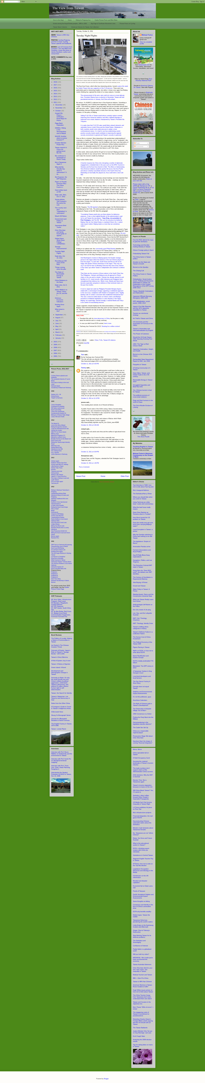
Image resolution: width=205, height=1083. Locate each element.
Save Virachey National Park (143, 79)
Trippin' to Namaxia (56, 398)
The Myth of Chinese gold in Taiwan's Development (142, 704)
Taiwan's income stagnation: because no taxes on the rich (142, 786)
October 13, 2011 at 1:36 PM (90, 463)
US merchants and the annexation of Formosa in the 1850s (143, 323)
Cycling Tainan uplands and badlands (61, 42)
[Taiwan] (78, 331)
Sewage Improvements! (61, 247)
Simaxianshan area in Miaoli (59, 546)
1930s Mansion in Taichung (59, 454)
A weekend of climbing (57, 406)
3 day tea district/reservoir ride (60, 428)
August (58, 317)
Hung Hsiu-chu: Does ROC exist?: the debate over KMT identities (142, 572)
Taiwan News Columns (60, 27)
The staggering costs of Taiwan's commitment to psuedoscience (141, 1014)
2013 (55, 96)
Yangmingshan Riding (57, 517)
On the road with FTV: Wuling (59, 464)
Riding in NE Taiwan (57, 474)
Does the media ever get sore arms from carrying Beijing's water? (143, 524)
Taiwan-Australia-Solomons (142, 964)
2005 (55, 356)
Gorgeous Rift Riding (57, 514)
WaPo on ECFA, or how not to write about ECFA (143, 651)
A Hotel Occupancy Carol (141, 758)
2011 (55, 102)
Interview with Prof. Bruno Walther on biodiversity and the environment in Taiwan (61, 753)
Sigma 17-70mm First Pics (58, 476)
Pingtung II (54, 573)
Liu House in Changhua (58, 556)
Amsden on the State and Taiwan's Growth (141, 263)
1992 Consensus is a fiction (142, 714)
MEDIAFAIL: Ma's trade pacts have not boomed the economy (143, 959)
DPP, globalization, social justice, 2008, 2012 (141, 302)
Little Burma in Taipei (57, 466)
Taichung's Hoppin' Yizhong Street (61, 561)
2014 (55, 93)
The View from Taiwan (68, 8)
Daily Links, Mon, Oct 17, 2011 (61, 195)
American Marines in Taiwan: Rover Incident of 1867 (142, 986)
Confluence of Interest (140, 946)
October (58, 111)
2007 (55, 350)
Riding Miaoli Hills (56, 447)
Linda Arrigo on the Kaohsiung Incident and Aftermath (143, 926)
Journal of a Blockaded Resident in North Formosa (60, 719)
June (57, 323)
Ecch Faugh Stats (139, 1036)
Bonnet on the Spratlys (140, 267)
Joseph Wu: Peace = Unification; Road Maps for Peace (61, 116)
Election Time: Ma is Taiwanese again (139, 781)
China (96, 340)
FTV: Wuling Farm (56, 450)
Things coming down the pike (60, 268)
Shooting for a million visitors (110, 326)
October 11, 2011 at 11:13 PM (90, 398)
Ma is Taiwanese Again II (60, 163)
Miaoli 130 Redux (61, 216)
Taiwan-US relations (109, 340)
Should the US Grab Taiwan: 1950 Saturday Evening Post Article (142, 338)
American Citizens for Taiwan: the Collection (85, 27)
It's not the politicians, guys (142, 697)
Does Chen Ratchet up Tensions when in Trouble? (142, 513)
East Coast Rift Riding (57, 548)
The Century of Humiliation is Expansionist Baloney (142, 578)
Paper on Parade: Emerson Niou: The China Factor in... (61, 184)
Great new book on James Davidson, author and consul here (61, 52)
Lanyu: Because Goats (57, 416)
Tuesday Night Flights (60, 252)
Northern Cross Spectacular (59, 502)
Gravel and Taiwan (139, 586)
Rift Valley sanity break (57, 408)
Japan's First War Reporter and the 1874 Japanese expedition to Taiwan (142, 308)
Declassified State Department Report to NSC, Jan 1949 (143, 360)
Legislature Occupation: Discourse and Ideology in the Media (143, 870)
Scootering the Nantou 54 (58, 413)
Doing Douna (55, 396)
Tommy (83, 368)
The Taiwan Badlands (140, 1027)
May (57, 326)
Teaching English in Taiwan (143, 446)
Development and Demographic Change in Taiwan (59, 672)
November (59, 108)
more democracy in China (102, 318)
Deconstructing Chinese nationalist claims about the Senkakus (142, 822)
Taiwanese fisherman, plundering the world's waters (143, 921)
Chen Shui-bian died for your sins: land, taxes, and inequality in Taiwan (142, 969)
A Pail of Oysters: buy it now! (60, 660)
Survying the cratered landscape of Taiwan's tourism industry (143, 763)
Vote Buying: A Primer (140, 582)
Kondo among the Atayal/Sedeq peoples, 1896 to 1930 (70, 23)
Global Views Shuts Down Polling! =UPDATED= (60, 241)
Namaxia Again (55, 386)
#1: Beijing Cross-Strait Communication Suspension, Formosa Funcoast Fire (61, 614)
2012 (55, 99)
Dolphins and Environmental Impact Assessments (142, 692)
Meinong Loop (55, 445)
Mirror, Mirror (137, 749)
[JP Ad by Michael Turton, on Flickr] (142, 430)
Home (70, 20)
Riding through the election (59, 427)
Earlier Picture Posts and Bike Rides (106, 20)
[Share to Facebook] (83, 340)
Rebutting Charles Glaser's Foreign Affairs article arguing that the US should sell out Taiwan (143, 1021)
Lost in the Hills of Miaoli (58, 425)
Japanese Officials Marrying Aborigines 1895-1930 (142, 297)
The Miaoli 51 (55, 423)
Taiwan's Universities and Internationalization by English (143, 329)
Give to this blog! (58, 20)
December (59, 105)
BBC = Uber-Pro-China (140, 978)
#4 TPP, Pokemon (57, 606)
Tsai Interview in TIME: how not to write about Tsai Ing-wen (143, 486)
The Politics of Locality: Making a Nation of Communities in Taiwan (61, 640)
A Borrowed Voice (57, 712)
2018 (55, 82)
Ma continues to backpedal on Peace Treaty (60, 157)
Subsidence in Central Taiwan (143, 855)
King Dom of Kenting (57, 558)
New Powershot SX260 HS (59, 531)
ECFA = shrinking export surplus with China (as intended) (141, 850)
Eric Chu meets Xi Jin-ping (142, 610)
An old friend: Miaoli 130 (58, 549)
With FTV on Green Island (58, 432)
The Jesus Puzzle (143, 436)
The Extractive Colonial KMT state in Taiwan (142, 566)
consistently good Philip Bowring (105, 248)
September (59, 315)
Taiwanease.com (143, 65)
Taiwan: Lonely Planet (58, 729)
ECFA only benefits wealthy (142, 911)
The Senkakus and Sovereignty (139, 941)
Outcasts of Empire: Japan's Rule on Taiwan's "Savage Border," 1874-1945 (60, 652)
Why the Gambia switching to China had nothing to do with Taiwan (143, 536)
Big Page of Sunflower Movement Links (103, 23)
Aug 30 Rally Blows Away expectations (141, 556)
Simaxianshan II (56, 503)
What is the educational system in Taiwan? (141, 844)
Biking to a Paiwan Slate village (60, 415)
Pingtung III (54, 575)
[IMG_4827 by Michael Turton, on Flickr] (102, 74)
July (57, 320)
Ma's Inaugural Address (141, 490)
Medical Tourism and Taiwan (142, 975)
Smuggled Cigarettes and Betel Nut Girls (141, 386)
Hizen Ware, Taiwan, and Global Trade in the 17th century (141, 374)
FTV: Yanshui (55, 452)
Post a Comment (84, 467)
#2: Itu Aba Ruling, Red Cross (61, 611)
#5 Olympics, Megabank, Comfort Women (59, 603)
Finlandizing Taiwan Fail (141, 253)
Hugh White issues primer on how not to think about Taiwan (143, 991)
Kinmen (53, 469)
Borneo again (55, 536)
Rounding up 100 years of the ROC (61, 262)
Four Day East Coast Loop (59, 522)
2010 (55, 342)
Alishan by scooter (56, 430)
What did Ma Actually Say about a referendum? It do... (61, 170)
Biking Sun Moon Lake (57, 526)
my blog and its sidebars (110, 331)
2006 (55, 353)
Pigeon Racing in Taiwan (141, 647)
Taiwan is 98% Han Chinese (142, 981)
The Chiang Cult (138, 270)
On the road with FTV (57, 515)
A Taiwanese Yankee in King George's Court (142, 672)
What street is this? (59, 310)
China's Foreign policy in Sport (143, 250)
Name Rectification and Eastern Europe (141, 656)
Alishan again (55, 461)
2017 (55, 85)
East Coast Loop (56, 440)
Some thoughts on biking (141, 901)
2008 (55, 347)
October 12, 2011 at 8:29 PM (90, 452)
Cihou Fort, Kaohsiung (57, 411)
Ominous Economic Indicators (59, 299)
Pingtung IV (54, 577)
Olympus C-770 (145, 186)
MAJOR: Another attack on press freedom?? (61, 138)
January (58, 338)
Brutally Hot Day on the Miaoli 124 (61, 438)
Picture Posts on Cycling (127, 23)
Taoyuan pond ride (56, 471)
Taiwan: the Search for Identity (61, 693)
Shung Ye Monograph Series (61, 715)
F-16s (100, 340)
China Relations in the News (61, 281)
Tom (82, 354)
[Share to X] (81, 340)
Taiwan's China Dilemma (59, 657)
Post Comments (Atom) (107, 482)
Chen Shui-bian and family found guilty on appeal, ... (61, 232)
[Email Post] (79, 345)
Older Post (125, 476)
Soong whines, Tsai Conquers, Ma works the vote (61, 202)
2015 (55, 90)
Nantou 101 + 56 (56, 394)
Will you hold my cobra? (141, 954)
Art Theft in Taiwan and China (143, 318)
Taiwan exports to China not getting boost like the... (61, 150)
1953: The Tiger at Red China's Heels (141, 345)
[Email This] (77, 340)
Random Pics (55, 538)
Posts (137, 143)
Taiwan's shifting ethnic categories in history (140, 627)
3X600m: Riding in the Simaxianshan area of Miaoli (60, 130)
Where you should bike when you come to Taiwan (142, 498)
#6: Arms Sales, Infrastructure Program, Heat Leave (61, 600)
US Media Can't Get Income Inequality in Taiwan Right (142, 803)
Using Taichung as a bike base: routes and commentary (143, 503)
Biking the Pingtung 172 (58, 435)
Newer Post (80, 476)
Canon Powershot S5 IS (141, 187)
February (58, 335)
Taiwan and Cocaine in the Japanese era (142, 1003)
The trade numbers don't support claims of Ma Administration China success (143, 769)
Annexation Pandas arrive (141, 546)
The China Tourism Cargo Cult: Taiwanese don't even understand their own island (142, 996)
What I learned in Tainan (58, 560)
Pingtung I (54, 572)
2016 (55, 88)
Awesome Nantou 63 (57, 567)
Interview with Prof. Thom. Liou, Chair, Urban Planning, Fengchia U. (60, 767)
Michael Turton (147, 35)
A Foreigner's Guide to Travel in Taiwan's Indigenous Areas (61, 707)
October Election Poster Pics (60, 143)
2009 (55, 344)
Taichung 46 (54, 483)
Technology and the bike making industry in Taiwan (141, 246)
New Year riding (56, 578)
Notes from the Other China (60, 703)
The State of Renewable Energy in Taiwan (59, 274)
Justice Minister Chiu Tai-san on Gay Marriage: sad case (142, 1032)
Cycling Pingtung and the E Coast (60, 41)
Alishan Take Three (56, 468)
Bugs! (53, 510)
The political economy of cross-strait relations (141, 396)
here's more (107, 323)
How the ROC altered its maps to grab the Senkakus (143, 240)
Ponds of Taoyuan (139, 891)
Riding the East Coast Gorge (59, 507)
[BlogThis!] (79, 340)
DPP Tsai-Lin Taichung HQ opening (61, 544)
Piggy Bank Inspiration (59, 124)
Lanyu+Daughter (56, 404)
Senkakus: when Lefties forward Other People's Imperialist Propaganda (141, 797)
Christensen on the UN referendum (140, 876)
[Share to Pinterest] (85, 340)
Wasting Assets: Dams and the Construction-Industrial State (143, 595)
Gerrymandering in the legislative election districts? (142, 723)
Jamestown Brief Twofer (60, 226)
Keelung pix (54, 512)
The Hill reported (92, 207)
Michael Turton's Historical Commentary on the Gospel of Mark (143, 455)
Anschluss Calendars (140, 700)
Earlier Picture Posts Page (60, 588)
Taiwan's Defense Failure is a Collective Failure (143, 632)
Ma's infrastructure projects (142, 812)
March (57, 332)
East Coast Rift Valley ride (58, 568)
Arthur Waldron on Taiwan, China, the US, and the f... (61, 292)
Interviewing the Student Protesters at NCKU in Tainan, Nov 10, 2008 (61, 774)
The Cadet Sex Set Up (140, 727)
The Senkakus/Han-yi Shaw (142, 493)
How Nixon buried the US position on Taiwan (141, 518)
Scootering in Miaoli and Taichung (61, 387)
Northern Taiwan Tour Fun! (59, 462)
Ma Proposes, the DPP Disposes (61, 178)
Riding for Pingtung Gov (83, 20)
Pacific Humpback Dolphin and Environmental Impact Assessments (143, 896)
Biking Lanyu (55, 433)
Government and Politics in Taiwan (60, 220)
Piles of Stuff (54, 508)
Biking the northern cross (58, 437)
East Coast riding (56, 409)
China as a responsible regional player (140, 731)
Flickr (136, 199)
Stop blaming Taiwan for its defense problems (142, 936)
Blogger (106, 1078)
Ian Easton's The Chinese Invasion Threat (60, 646)
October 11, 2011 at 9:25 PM (90, 363)
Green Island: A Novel (58, 667)
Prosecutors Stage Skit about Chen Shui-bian (143, 737)
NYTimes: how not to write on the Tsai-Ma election (143, 864)
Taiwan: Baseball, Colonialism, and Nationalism (143, 292)
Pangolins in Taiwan (139, 364)
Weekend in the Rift (57, 449)
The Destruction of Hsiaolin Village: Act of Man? (142, 709)
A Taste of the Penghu (57, 505)
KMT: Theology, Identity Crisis (143, 623)
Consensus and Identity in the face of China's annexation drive (143, 906)
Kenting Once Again (59, 305)
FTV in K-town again (57, 481)
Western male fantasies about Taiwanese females (143, 828)
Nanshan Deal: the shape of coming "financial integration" (142, 742)
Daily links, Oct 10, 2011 (60, 257)
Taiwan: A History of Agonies (60, 664)
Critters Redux (55, 524)
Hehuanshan (55, 473)
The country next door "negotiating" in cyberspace (61, 210)
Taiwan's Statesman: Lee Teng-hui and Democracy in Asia (60, 698)
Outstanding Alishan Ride (58, 493)
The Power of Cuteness (141, 334)
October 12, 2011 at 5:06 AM (90, 425)
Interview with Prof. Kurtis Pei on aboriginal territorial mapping (61, 760)
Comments (139, 146)
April (57, 329)
